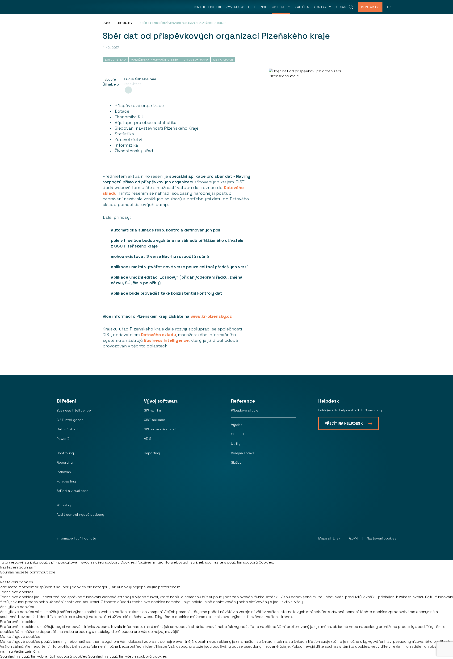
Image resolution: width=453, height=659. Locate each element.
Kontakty (322, 7)
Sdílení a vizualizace (72, 491)
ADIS (147, 439)
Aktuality (281, 7)
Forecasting (66, 481)
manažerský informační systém (154, 60)
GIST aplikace (154, 420)
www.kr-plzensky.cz (211, 316)
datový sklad (115, 60)
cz (389, 7)
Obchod (237, 434)
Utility (235, 443)
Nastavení (9, 567)
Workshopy (65, 505)
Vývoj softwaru (196, 60)
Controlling (65, 453)
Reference (257, 7)
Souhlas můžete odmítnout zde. (28, 572)
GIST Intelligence (70, 420)
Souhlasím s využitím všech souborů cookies (127, 656)
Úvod (106, 23)
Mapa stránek (329, 538)
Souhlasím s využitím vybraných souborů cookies (43, 656)
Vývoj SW (234, 7)
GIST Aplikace (223, 60)
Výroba (236, 425)
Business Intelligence (166, 340)
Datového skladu (158, 334)
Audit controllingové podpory (80, 514)
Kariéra (302, 7)
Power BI (63, 439)
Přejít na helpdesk (344, 423)
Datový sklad (67, 429)
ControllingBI (207, 7)
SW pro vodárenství (160, 429)
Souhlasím (28, 567)
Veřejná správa (243, 453)
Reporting (65, 462)
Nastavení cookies (381, 538)
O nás (341, 7)
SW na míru (152, 410)
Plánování (64, 472)
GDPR (353, 538)
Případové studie (244, 410)
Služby (236, 462)
